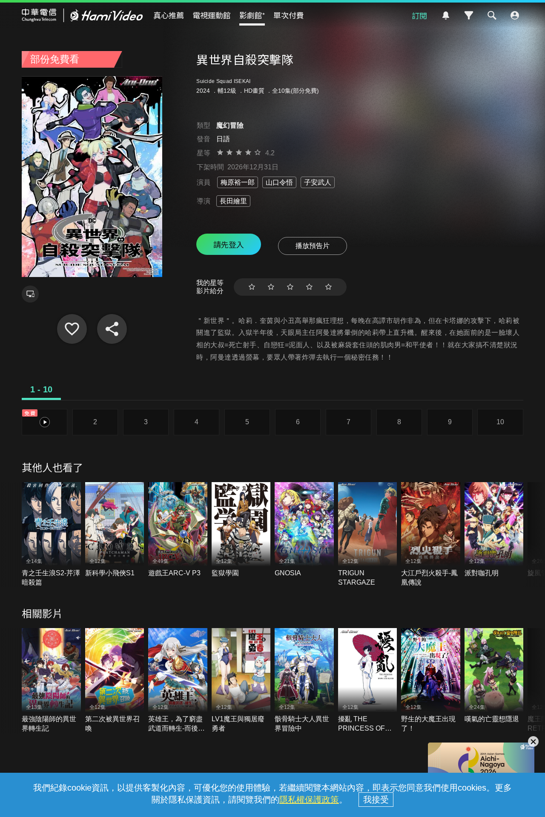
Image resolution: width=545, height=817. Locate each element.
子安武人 (317, 182)
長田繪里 (233, 201)
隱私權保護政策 (309, 799)
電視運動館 (211, 14)
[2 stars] (271, 287)
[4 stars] (309, 287)
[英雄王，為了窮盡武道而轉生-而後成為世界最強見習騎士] (177, 681)
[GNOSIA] (304, 530)
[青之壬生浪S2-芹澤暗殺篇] (51, 535)
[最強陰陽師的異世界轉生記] (51, 681)
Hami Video (82, 15)
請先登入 (228, 244)
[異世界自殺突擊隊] (72, 329)
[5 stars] (328, 287)
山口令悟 (279, 182)
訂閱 (419, 15)
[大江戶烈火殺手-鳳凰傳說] (430, 535)
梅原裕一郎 (238, 182)
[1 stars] (251, 287)
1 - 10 (41, 389)
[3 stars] (290, 287)
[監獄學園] (241, 530)
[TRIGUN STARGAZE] (367, 535)
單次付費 (288, 14)
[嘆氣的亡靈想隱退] (494, 676)
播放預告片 (312, 245)
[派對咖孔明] (494, 530)
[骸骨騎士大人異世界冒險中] (304, 681)
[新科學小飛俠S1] (114, 530)
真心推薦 (168, 14)
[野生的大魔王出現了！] (430, 681)
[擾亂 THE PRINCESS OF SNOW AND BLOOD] (367, 681)
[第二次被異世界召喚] (114, 681)
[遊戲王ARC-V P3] (177, 530)
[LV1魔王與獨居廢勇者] (241, 681)
